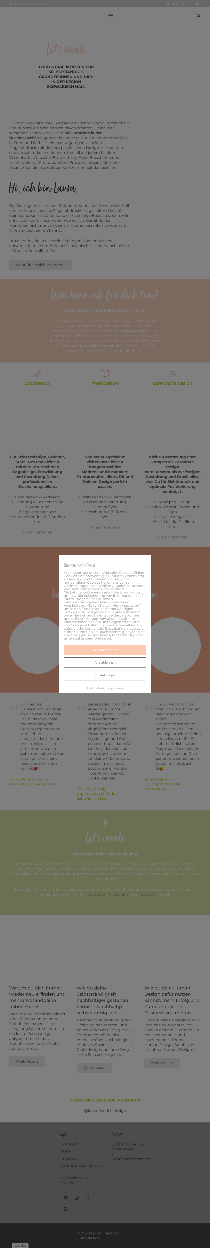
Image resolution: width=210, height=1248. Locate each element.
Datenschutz (95, 688)
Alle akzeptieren (105, 650)
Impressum (115, 688)
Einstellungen (105, 675)
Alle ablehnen (105, 662)
